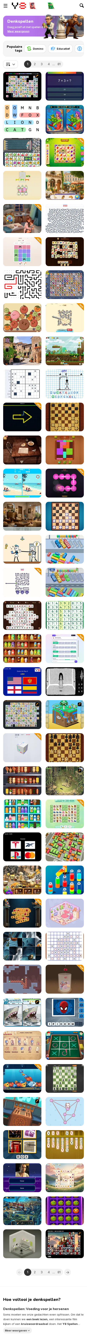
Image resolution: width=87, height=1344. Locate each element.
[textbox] (10, 64)
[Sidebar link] (5, 5)
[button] (18, 31)
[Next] (77, 47)
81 (59, 64)
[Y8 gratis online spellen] (19, 6)
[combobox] (10, 64)
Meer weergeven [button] (16, 1330)
